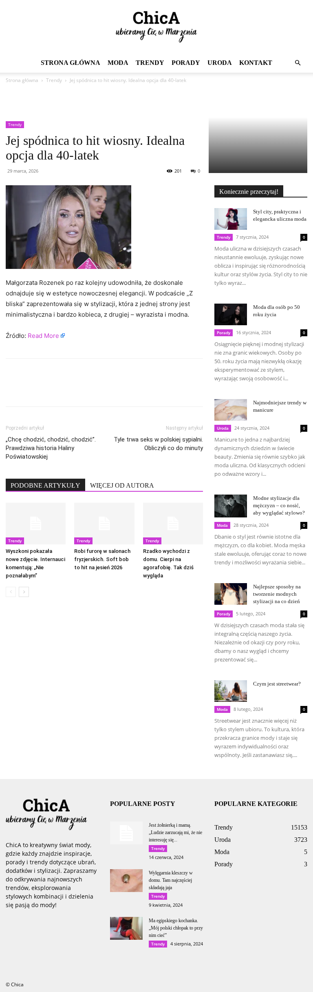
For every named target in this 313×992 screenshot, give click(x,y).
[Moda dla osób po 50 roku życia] (230, 314)
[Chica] (156, 27)
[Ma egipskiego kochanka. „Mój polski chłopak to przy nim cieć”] (126, 928)
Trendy (150, 62)
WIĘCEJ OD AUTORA (122, 485)
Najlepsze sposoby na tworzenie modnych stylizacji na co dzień (277, 594)
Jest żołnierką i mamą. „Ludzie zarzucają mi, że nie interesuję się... (175, 832)
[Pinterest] (51, 390)
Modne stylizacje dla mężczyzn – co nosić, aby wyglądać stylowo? (279, 505)
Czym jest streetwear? (277, 684)
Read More (43, 336)
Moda (118, 62)
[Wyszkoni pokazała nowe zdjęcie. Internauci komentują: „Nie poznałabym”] (36, 523)
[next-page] (24, 592)
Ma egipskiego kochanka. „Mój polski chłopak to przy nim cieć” (176, 928)
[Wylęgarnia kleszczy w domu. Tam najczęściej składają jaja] (126, 880)
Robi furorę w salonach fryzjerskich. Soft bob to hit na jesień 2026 (102, 559)
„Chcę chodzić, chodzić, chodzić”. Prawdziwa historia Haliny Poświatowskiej (51, 448)
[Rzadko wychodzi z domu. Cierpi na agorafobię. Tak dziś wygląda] (173, 523)
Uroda (219, 62)
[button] (297, 63)
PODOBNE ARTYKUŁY (45, 485)
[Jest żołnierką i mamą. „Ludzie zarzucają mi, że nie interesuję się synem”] (126, 832)
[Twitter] (32, 390)
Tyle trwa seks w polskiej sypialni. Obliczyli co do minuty (158, 444)
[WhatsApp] (70, 390)
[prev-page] (11, 592)
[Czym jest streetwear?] (230, 691)
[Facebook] (14, 390)
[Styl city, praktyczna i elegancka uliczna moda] (230, 219)
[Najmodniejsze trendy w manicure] (230, 410)
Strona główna (70, 62)
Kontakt (255, 62)
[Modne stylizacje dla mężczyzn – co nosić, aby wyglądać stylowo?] (230, 506)
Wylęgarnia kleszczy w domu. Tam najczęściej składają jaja (171, 880)
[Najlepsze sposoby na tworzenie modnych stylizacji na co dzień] (230, 594)
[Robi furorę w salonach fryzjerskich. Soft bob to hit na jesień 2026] (104, 523)
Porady (186, 62)
